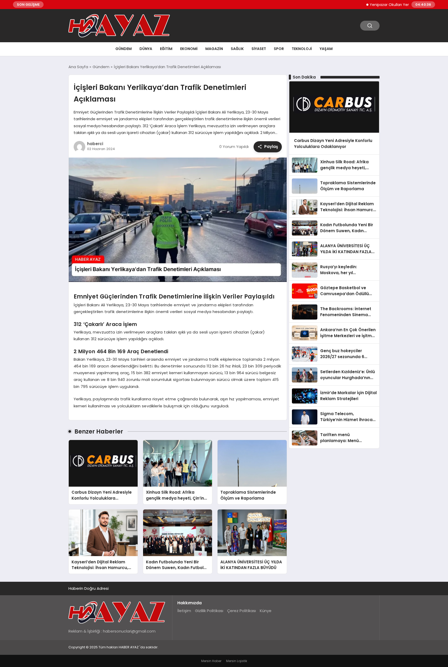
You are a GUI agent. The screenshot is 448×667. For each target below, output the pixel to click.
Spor (279, 48)
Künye (265, 610)
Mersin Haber (211, 661)
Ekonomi (189, 48)
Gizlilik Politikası (209, 610)
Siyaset (258, 48)
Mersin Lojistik (236, 661)
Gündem (123, 48)
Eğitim (166, 48)
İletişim (184, 610)
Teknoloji (302, 48)
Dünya (145, 48)
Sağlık (237, 48)
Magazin (214, 48)
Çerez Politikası (241, 610)
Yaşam (326, 48)
